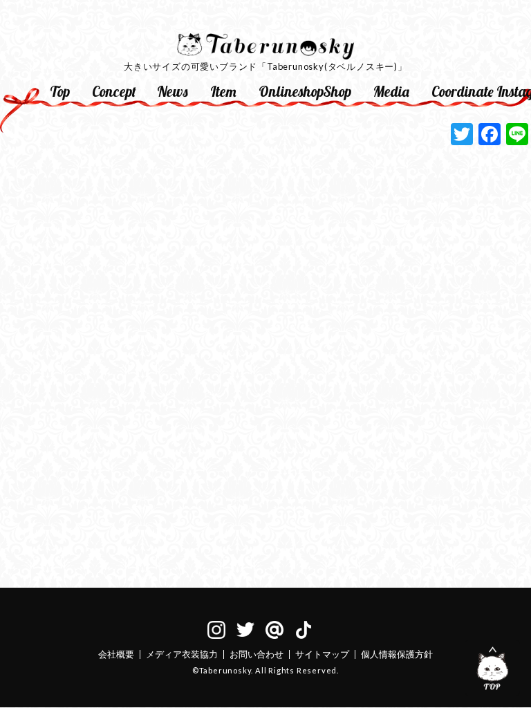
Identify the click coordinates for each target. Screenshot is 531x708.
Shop (337, 91)
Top (60, 91)
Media (391, 91)
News (172, 91)
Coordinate (458, 91)
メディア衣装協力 (182, 654)
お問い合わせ (256, 654)
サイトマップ (322, 654)
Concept (114, 91)
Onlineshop (286, 91)
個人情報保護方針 (397, 654)
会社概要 (116, 654)
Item (223, 91)
